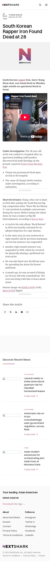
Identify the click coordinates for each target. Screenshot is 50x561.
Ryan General (16, 15)
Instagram (30, 517)
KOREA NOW (28, 287)
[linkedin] (16, 312)
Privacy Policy (10, 530)
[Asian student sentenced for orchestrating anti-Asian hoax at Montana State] (12, 456)
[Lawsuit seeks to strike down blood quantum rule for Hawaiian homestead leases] (12, 382)
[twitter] (10, 312)
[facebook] (5, 312)
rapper (21, 79)
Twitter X (30, 522)
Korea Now (37, 219)
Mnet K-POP (9, 290)
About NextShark (11, 517)
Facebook (30, 530)
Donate (6, 522)
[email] (21, 312)
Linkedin (29, 535)
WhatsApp (30, 526)
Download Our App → (14, 503)
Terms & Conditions (13, 535)
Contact (7, 526)
